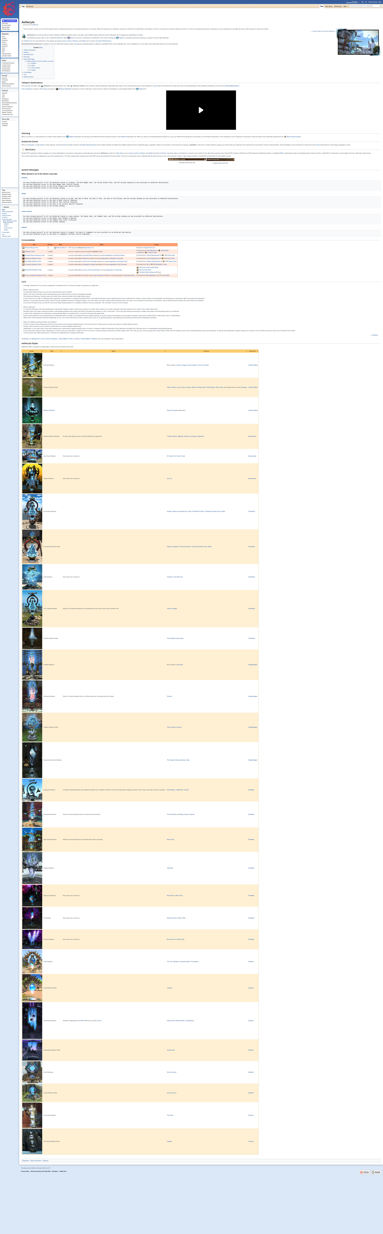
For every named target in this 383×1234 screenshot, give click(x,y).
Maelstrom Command (116, 258)
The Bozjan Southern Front (212, 511)
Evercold (250, 1115)
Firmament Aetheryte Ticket (33, 264)
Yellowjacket (35, 338)
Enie (147, 264)
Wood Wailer (86, 338)
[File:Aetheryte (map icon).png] (24, 36)
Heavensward (252, 436)
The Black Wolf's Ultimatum (147, 272)
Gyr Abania (193, 436)
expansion (31, 145)
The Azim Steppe (172, 608)
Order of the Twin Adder (90, 261)
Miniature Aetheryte (65, 89)
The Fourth (170, 1115)
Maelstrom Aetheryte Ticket (33, 258)
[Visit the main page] (10, 9)
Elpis (188, 760)
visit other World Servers (103, 41)
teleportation (87, 247)
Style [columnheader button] (51, 351)
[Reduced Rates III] (55, 247)
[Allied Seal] (159, 250)
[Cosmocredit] (158, 275)
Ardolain (140, 252)
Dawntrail (251, 961)
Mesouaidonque (150, 275)
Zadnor (223, 511)
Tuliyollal (169, 988)
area (155, 86)
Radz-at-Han (219, 387)
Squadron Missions (149, 247)
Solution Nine (171, 1020)
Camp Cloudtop (191, 365)
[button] (346, 6)
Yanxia (189, 511)
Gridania (75, 41)
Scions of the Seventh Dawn (91, 270)
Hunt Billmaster (151, 250)
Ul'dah (83, 41)
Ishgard (24, 227)
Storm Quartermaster (153, 258)
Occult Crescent (171, 1072)
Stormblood (251, 511)
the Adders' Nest (122, 261)
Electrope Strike (180, 1020)
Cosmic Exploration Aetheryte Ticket (35, 275)
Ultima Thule (179, 895)
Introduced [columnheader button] (252, 351)
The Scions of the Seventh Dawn (148, 267)
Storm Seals (171, 258)
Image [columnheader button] (31, 351)
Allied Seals (165, 250)
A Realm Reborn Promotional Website (323, 31)
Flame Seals (171, 255)
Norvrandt (180, 664)
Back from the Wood (145, 270)
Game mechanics (35, 1160)
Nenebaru (54, 338)
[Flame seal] (163, 255)
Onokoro (174, 511)
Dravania (186, 436)
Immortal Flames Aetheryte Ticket (35, 255)
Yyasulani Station (185, 961)
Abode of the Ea (171, 918)
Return (72, 38)
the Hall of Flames (119, 255)
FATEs (281, 153)
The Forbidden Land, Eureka (175, 638)
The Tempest (171, 760)
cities (71, 145)
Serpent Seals (173, 261)
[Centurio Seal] (146, 252)
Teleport (121, 38)
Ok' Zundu (170, 456)
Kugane (169, 511)
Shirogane (244, 387)
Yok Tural (169, 961)
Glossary (45, 1160)
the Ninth (81, 1020)
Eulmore (169, 696)
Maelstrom (86, 258)
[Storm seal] (163, 258)
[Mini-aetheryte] (71, 86)
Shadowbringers (252, 664)
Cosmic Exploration (98, 275)
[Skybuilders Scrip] (152, 264)
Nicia (78, 338)
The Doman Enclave (198, 511)
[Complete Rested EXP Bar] (220, 159)
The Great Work (171, 814)
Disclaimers (55, 1171)
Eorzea (179, 365)
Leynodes (99, 1020)
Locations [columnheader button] (206, 351)
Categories (25, 1160)
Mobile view (63, 1171)
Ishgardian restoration (89, 264)
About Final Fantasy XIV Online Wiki (40, 1171)
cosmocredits (165, 275)
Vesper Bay (118, 270)
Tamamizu (170, 577)
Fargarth (169, 1141)
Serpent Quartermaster (153, 261)
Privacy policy (25, 1171)
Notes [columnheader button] (113, 351)
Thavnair (186, 790)
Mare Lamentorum (180, 760)
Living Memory (190, 1020)
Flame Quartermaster (153, 255)
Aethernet (35, 24)
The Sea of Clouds (203, 365)
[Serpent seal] (164, 261)
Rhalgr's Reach (201, 387)
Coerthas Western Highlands (175, 436)
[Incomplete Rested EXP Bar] (187, 159)
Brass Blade (63, 338)
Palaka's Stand (183, 814)
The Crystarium (171, 727)
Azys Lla (169, 478)
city (27, 86)
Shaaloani (176, 961)
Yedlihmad (179, 790)
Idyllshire (194, 387)
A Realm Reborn (253, 365)
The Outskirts (195, 961)
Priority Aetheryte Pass (31, 247)
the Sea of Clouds (180, 456)
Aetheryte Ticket (30, 251)
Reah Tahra (170, 895)
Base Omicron (171, 939)
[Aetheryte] (42, 86)
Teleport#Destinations (232, 86)
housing (76, 44)
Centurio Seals (152, 252)
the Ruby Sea (183, 511)
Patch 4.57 (28, 41)
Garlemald (170, 868)
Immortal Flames (88, 255)
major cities (119, 153)
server (318, 145)
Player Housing (171, 410)
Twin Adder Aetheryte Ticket (33, 261)
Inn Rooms (162, 153)
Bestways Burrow (130, 275)
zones (64, 145)
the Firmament (122, 264)
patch (42, 145)
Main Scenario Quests (294, 136)
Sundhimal (375, 335)
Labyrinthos (200, 436)
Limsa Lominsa (67, 41)
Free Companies (27, 89)
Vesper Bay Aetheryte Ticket (33, 270)
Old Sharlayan (211, 387)
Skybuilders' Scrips (161, 264)
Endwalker (251, 790)
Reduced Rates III (61, 247)
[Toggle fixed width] (365, 1)
